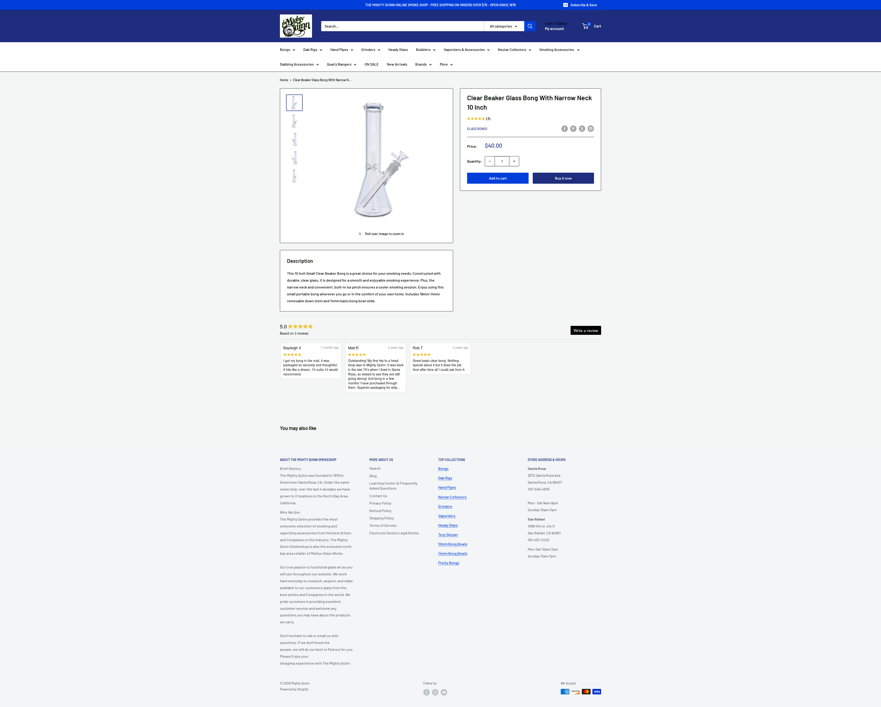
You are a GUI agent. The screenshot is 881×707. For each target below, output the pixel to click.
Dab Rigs (310, 49)
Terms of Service (382, 525)
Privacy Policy (380, 503)
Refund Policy (380, 510)
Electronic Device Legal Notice (394, 533)
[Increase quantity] (514, 161)
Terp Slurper (448, 534)
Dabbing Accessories (297, 64)
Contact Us (378, 496)
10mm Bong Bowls (452, 544)
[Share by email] (591, 128)
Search (375, 468)
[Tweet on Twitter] (582, 128)
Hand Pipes (339, 49)
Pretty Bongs (448, 562)
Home (284, 80)
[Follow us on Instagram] (435, 692)
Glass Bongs (477, 129)
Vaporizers (446, 515)
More (444, 64)
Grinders (368, 49)
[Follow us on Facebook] (426, 692)
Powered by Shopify (294, 689)
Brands (421, 64)
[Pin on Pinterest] (573, 128)
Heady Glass (398, 49)
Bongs (285, 49)
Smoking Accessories (557, 49)
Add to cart (498, 178)
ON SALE (372, 64)
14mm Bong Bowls (452, 553)
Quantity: (474, 161)
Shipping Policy (381, 518)
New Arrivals (397, 64)
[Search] (530, 26)
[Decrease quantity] (490, 161)
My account (554, 28)
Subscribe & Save (584, 5)
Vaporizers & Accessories (464, 49)
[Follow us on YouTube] (444, 692)
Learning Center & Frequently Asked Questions (393, 485)
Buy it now (563, 178)
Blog (373, 476)
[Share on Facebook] (564, 128)
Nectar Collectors (512, 49)
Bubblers (423, 49)
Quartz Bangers (339, 64)
